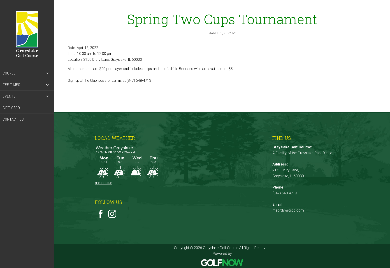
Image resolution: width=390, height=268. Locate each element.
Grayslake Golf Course (27, 34)
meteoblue (103, 183)
